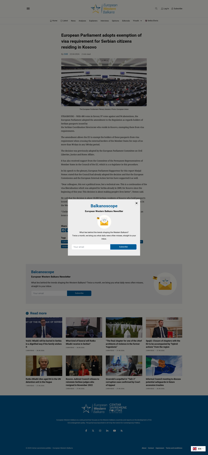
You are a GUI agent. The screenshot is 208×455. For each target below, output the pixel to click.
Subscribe (123, 247)
